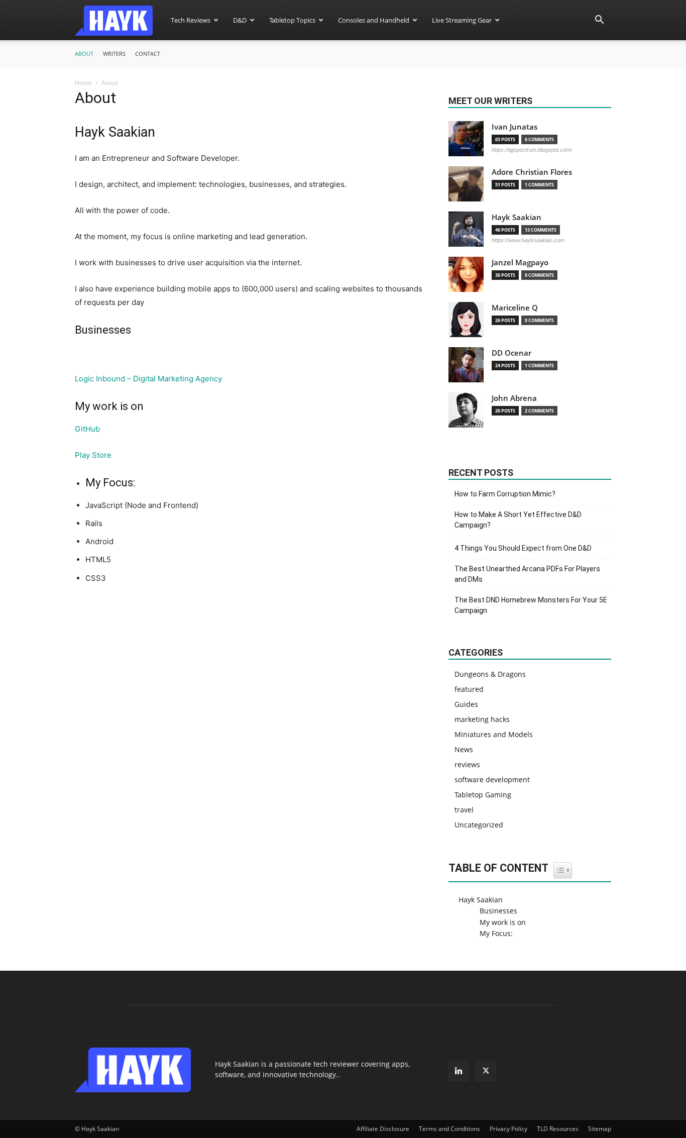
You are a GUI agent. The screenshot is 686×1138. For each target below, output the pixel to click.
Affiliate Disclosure (383, 1128)
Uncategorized (478, 825)
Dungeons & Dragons (490, 674)
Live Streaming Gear (462, 20)
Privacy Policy (508, 1128)
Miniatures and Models (493, 734)
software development (492, 779)
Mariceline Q (515, 308)
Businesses (498, 910)
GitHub (87, 429)
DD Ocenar (511, 353)
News (463, 749)
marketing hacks (482, 719)
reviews (467, 764)
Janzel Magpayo (520, 262)
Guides (466, 704)
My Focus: (496, 933)
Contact (147, 53)
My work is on (503, 922)
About (84, 53)
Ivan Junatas (514, 127)
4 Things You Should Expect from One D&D (523, 548)
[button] (599, 21)
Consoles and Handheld (373, 20)
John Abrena (514, 398)
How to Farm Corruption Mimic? (504, 494)
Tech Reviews (190, 20)
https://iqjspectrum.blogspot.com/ (532, 150)
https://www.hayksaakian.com (528, 240)
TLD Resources (558, 1128)
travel (464, 809)
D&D (240, 20)
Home (83, 82)
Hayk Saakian (516, 217)
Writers (114, 53)
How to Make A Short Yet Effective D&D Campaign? (518, 519)
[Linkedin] (458, 1071)
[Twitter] (486, 1071)
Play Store (93, 455)
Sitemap (599, 1128)
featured (469, 689)
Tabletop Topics (292, 20)
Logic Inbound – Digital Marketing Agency (148, 378)
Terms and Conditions (449, 1128)
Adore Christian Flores (532, 172)
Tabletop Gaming (482, 794)
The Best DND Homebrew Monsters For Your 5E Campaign (530, 605)
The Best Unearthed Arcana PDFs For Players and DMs (527, 574)
